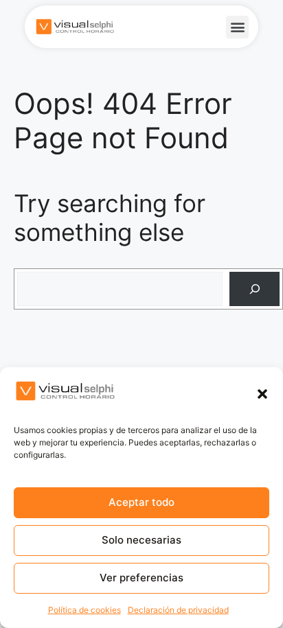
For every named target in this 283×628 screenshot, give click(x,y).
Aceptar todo (141, 502)
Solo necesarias (141, 539)
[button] (262, 394)
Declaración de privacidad (178, 610)
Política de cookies (84, 610)
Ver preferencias (141, 577)
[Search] (254, 289)
